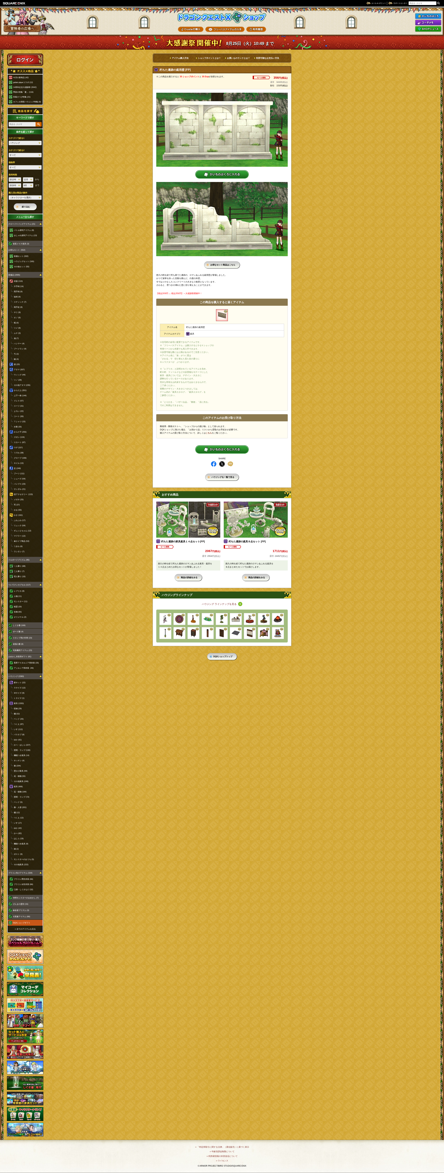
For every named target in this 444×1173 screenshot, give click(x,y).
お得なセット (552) (16, 250)
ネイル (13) (19, 463)
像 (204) (17, 766)
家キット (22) (19, 682)
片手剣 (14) (19, 286)
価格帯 (12, 162)
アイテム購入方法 (180, 58)
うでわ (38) (19, 453)
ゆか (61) (18, 740)
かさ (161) (18, 515)
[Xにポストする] (222, 464)
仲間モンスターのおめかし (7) (26, 898)
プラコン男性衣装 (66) (23, 879)
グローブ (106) (20, 458)
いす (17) (18, 823)
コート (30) (19, 416)
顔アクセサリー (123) (23, 494)
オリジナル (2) (20, 617)
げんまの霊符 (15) (20, 904)
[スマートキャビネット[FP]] (193, 633)
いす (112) (18, 729)
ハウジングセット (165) (24, 261)
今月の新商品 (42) (21, 77)
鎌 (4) (16, 359)
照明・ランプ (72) (21, 797)
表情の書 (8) (18, 644)
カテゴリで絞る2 (16, 150)
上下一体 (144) (20, 395)
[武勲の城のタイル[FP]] (236, 633)
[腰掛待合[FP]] (179, 633)
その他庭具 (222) (21, 864)
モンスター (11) (20, 601)
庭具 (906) (18, 786)
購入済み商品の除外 (18, 193)
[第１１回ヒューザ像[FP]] (264, 619)
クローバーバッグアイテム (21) (21, 224)
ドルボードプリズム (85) (18, 560)
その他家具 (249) (21, 781)
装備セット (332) (21, 256)
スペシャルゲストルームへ (25, 941)
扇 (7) (16, 338)
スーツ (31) (19, 406)
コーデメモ (428, 22)
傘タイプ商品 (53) (21, 541)
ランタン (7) (19, 551)
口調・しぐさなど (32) (23, 889)
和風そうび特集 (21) (22, 97)
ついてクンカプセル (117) (19, 585)
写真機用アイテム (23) (22, 650)
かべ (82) (18, 833)
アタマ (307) (19, 369)
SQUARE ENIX (14, 3)
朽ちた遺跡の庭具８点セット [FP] (247, 541)
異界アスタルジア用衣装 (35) (26, 663)
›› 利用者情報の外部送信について (222, 1156)
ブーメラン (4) (20, 349)
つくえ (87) (19, 724)
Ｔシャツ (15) (19, 421)
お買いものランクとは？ (238, 58)
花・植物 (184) (20, 792)
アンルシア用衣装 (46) (24, 668)
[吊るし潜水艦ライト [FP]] (165, 633)
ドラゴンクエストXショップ (222, 17)
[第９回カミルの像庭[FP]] (250, 619)
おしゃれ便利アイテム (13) (25, 235)
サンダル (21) (19, 489)
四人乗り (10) (19, 576)
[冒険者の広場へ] (22, 28)
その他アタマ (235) (22, 385)
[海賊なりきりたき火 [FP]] (278, 619)
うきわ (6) (18, 546)
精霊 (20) (18, 607)
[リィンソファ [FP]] (264, 633)
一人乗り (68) (19, 566)
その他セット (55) (21, 267)
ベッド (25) (19, 719)
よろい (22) (19, 411)
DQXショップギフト (21, 923)
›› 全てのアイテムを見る (25, 929)
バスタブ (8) (19, 734)
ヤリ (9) (17, 312)
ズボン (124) (19, 437)
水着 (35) (18, 427)
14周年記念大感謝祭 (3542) (25, 87)
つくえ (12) (19, 818)
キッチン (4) (19, 760)
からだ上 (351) (20, 390)
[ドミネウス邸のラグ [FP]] (179, 619)
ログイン (25, 59)
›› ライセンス (222, 1160)
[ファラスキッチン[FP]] (236, 619)
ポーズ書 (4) (18, 632)
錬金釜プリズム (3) (21, 910)
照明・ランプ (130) (22, 750)
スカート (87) (19, 442)
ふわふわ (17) (19, 520)
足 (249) (17, 468)
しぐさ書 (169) (19, 625)
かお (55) (18, 510)
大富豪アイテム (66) (21, 916)
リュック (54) (19, 525)
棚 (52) (17, 714)
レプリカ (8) (19, 591)
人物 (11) (18, 596)
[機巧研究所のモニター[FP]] (208, 619)
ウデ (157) (18, 447)
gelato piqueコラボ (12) (23, 82)
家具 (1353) (19, 703)
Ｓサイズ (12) (19, 688)
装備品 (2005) (14, 275)
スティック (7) (20, 302)
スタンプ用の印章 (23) (22, 638)
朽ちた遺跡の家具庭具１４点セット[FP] (183, 541)
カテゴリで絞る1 (16, 138)
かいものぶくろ (428, 16)
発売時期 (13, 174)
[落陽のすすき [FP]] (193, 619)
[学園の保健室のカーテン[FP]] (165, 619)
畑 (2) (16, 849)
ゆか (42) (18, 828)
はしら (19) (19, 838)
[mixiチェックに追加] (230, 464)
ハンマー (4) (19, 343)
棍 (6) (16, 323)
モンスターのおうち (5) (24, 859)
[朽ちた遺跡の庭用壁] (222, 315)
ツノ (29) (18, 380)
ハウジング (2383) (16, 676)
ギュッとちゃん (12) (22, 531)
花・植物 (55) (19, 776)
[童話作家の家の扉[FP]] (222, 633)
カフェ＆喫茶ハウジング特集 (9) (27, 102)
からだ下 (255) (20, 432)
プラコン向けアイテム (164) (20, 873)
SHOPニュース (428, 29)
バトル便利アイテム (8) (24, 230)
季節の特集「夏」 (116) (23, 92)
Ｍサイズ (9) (19, 693)
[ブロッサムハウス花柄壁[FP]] (250, 633)
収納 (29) (18, 708)
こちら (209, 433)
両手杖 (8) (18, 307)
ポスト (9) (18, 854)
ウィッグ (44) (19, 375)
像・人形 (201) (20, 807)
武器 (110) (18, 281)
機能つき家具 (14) (21, 755)
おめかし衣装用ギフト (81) (19, 656)
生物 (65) (18, 612)
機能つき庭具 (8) (21, 844)
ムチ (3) (17, 333)
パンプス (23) (19, 484)
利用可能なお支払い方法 (267, 58)
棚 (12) (17, 812)
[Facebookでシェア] (213, 464)
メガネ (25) (19, 499)
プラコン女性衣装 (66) (23, 884)
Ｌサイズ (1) (19, 698)
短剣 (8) (17, 297)
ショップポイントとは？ (209, 58)
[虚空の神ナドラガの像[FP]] (278, 633)
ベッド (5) (18, 802)
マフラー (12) (19, 536)
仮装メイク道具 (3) (21, 244)
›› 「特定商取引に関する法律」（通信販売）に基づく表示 (222, 1147)
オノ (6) (17, 317)
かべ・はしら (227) (22, 745)
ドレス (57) (19, 401)
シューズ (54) (19, 479)
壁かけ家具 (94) (20, 771)
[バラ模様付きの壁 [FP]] (208, 633)
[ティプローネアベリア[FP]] (222, 619)
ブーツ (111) (19, 473)
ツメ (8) (17, 328)
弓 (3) (16, 354)
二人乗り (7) (19, 571)
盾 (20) (17, 364)
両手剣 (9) (18, 291)
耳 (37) (17, 505)
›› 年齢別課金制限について (222, 1151)
